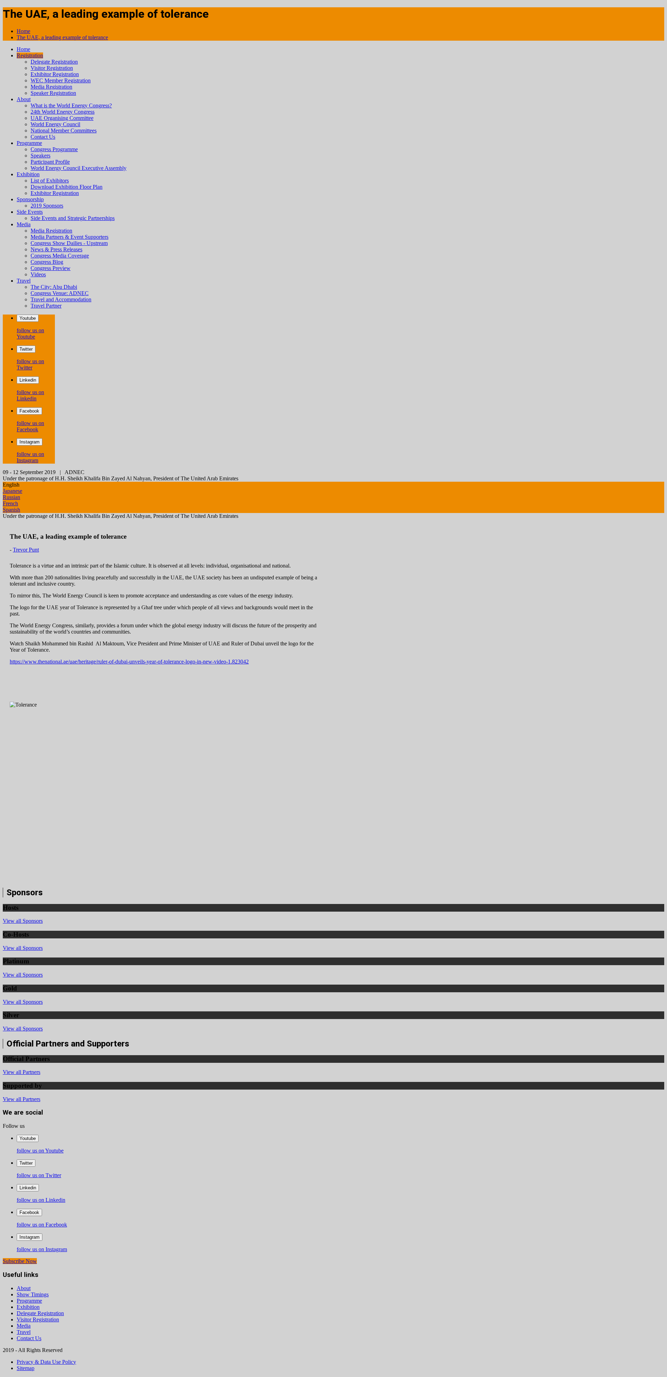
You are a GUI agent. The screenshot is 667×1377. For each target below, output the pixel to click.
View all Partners (21, 1072)
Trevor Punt (26, 550)
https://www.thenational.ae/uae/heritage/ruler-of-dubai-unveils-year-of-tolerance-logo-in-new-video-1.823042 (129, 662)
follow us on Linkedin (30, 395)
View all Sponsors (23, 921)
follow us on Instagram (30, 457)
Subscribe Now (20, 1261)
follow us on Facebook (30, 426)
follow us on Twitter (30, 364)
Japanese (12, 491)
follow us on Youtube (30, 333)
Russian (11, 497)
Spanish (11, 510)
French (10, 503)
